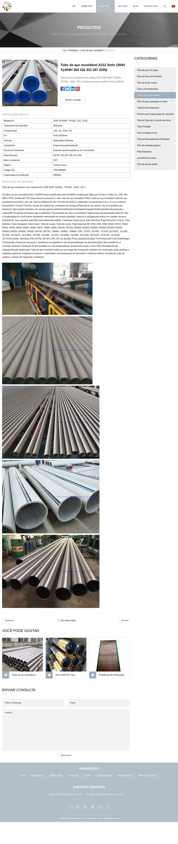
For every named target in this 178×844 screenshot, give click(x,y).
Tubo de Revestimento (148, 108)
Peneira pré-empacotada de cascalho (155, 114)
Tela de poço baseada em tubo (152, 101)
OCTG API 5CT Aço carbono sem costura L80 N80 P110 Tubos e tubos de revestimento (69, 676)
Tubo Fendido (144, 126)
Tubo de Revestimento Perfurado (153, 139)
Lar (74, 6)
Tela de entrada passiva (148, 145)
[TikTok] (108, 806)
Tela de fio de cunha (147, 83)
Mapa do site (125, 775)
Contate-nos (151, 6)
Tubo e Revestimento (147, 89)
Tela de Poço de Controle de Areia (154, 120)
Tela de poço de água (147, 70)
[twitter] (85, 806)
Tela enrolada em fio (147, 133)
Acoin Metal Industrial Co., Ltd (106, 794)
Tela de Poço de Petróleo (149, 76)
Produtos (103, 6)
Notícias (122, 6)
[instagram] (100, 806)
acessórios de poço (146, 158)
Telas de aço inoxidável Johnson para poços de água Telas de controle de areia (24, 676)
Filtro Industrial (144, 151)
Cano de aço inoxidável (92, 50)
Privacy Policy (148, 775)
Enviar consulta (73, 100)
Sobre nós (86, 6)
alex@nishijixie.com (111, 818)
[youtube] (92, 806)
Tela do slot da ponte (147, 164)
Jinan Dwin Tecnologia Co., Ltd (65, 794)
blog (135, 6)
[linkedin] (77, 806)
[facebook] (69, 806)
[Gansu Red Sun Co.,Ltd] (7, 6)
